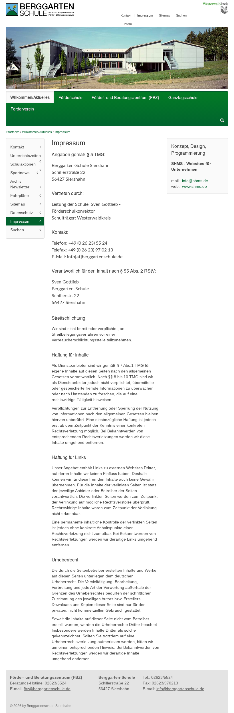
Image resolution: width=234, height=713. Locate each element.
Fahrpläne (19, 195)
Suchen (181, 15)
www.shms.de (194, 186)
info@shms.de (195, 180)
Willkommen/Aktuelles (30, 97)
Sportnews (19, 172)
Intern (128, 24)
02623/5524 (55, 683)
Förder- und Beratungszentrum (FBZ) (125, 97)
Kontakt (126, 15)
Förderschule (70, 97)
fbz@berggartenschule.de (47, 688)
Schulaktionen (23, 164)
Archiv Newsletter (19, 184)
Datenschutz (21, 212)
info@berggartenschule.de (180, 688)
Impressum (145, 15)
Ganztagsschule (182, 97)
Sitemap (164, 15)
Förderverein (22, 109)
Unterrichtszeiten (25, 155)
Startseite (12, 132)
